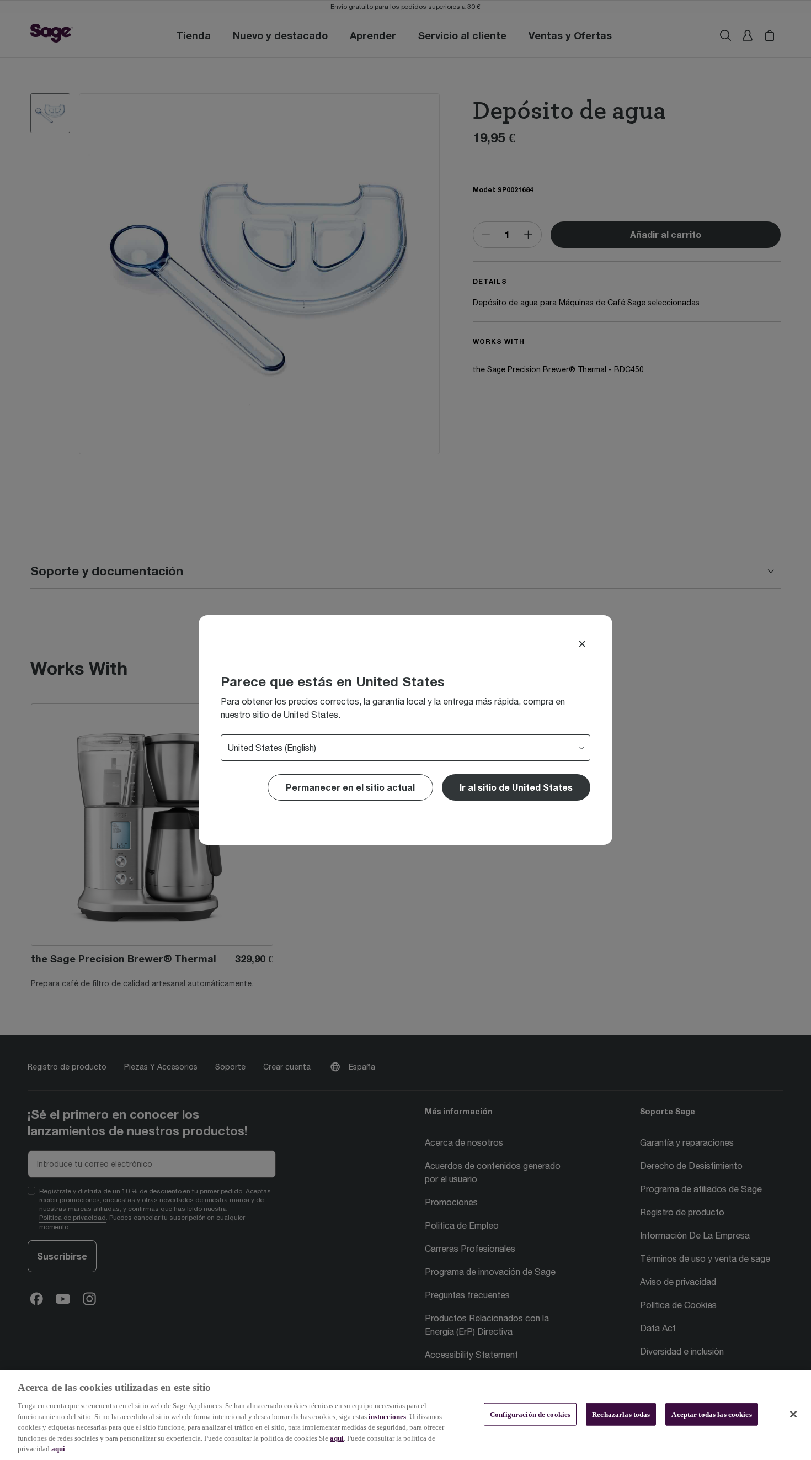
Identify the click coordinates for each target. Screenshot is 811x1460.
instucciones (387, 1417)
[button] (516, 787)
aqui (337, 1438)
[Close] (582, 643)
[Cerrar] (793, 1414)
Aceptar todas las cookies (711, 1414)
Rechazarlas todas (621, 1414)
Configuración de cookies (530, 1414)
